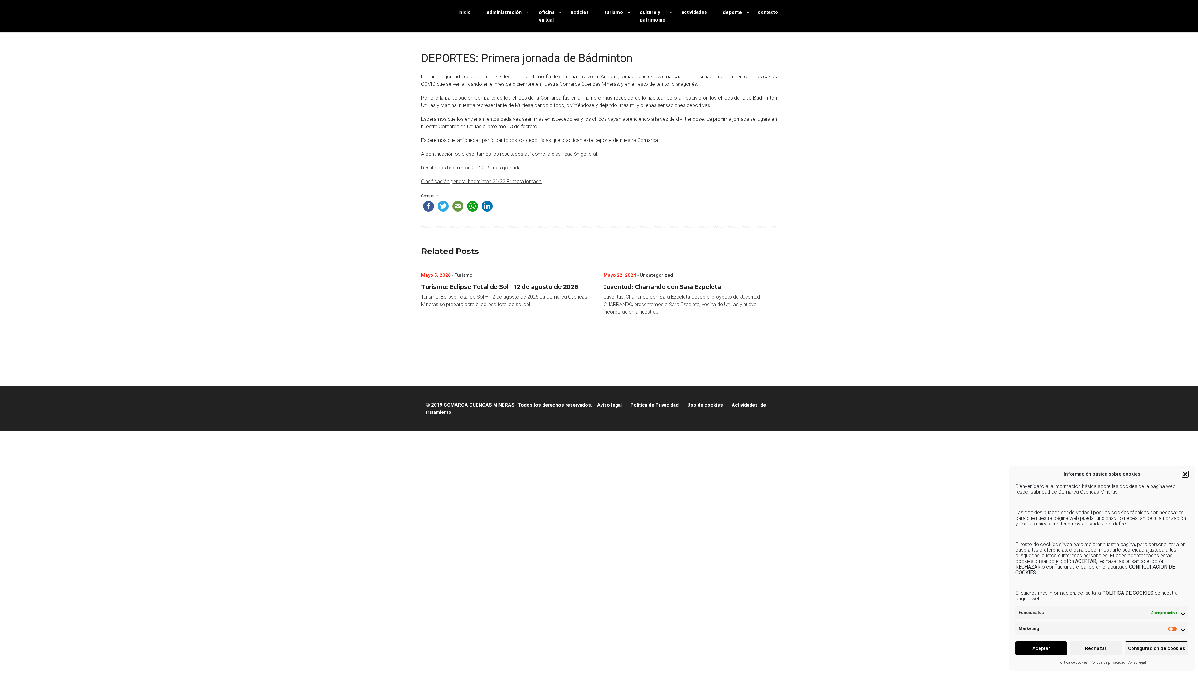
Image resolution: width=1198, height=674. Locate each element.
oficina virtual (547, 16)
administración (504, 12)
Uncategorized (656, 275)
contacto (768, 12)
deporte (732, 12)
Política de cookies (1073, 662)
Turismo (463, 275)
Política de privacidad (1108, 662)
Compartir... (431, 196)
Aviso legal (1137, 662)
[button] (1185, 474)
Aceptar (1041, 648)
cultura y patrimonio (652, 16)
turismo (614, 12)
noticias (580, 12)
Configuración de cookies (1156, 648)
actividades (694, 12)
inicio (464, 12)
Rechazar (1096, 648)
